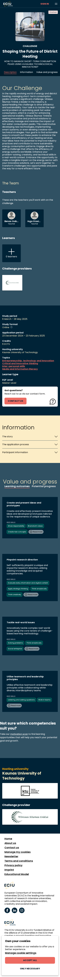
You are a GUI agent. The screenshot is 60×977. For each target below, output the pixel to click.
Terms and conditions (18, 861)
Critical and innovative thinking (20, 363)
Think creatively (14, 594)
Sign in (44, 3)
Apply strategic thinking (18, 589)
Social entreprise (15, 648)
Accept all (30, 960)
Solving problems (15, 643)
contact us (15, 401)
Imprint (9, 869)
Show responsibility (16, 526)
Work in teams (44, 700)
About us (10, 843)
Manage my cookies (17, 852)
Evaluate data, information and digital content (28, 583)
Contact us (11, 847)
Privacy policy (13, 865)
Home (8, 838)
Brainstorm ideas (35, 526)
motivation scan (19, 734)
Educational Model (16, 874)
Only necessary (30, 968)
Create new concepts (17, 532)
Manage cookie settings (20, 953)
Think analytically (39, 589)
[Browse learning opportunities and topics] (56, 4)
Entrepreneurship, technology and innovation (28, 360)
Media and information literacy (20, 369)
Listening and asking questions (21, 700)
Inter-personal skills (13, 366)
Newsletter (11, 856)
